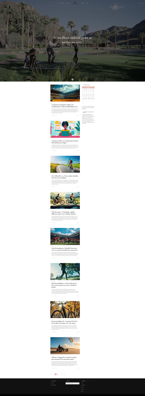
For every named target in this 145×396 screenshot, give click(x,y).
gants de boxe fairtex (87, 114)
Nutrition (82, 389)
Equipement (53, 174)
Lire (77, 115)
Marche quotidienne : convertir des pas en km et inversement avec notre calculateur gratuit (64, 285)
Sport (52, 355)
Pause (72, 79)
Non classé (53, 246)
